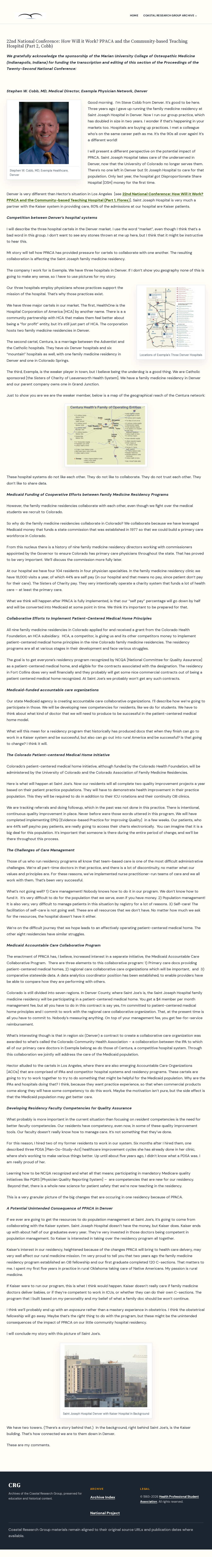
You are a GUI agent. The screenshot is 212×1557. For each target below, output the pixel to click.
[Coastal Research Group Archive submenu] (196, 15)
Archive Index (102, 1497)
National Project (105, 1513)
